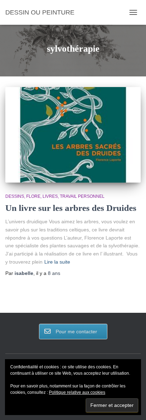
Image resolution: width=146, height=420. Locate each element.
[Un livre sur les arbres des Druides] (73, 135)
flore (33, 196)
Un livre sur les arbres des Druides (70, 208)
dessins (14, 196)
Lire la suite (57, 262)
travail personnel (82, 196)
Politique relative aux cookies (77, 392)
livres (50, 196)
